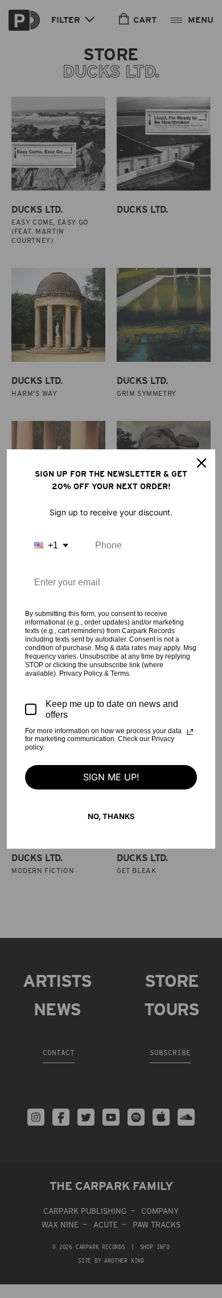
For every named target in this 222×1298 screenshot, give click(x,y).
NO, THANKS (111, 816)
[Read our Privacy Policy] (190, 732)
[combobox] (51, 545)
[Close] (201, 463)
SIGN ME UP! (111, 777)
